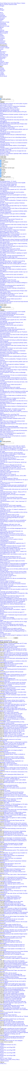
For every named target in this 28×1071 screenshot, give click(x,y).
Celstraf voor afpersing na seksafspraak (13, 716)
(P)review (3, 172)
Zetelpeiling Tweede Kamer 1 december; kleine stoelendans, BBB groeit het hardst (13, 692)
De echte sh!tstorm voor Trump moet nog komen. (16, 652)
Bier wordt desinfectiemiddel (10, 785)
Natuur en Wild (5, 473)
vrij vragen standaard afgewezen (9, 471)
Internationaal (3, 16)
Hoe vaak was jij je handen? (10, 763)
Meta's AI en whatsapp (7, 617)
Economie (2, 18)
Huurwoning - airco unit (7, 493)
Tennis (1, 39)
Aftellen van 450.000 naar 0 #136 (10, 582)
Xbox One (2, 53)
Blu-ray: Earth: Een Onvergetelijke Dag (12, 974)
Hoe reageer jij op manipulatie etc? (10, 547)
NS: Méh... (7, 802)
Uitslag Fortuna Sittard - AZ (8, 185)
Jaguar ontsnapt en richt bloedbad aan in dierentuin (16, 965)
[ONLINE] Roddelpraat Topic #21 (10, 556)
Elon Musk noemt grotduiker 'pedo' (12, 966)
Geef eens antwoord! (6, 574)
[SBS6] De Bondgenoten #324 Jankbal (11, 448)
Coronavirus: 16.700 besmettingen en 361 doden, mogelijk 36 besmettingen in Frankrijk (14, 805)
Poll (2, 175)
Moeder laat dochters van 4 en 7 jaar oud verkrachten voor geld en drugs (11, 127)
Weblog (5, 3)
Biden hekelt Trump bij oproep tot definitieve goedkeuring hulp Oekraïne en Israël (12, 646)
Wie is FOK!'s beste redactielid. (11, 712)
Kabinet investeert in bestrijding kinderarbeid (14, 990)
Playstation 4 (3, 51)
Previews (6, 4)
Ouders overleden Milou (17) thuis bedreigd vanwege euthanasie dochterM (12, 454)
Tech (1, 20)
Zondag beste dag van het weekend (10, 248)
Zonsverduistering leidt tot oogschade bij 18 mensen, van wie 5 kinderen (12, 286)
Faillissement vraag (6, 608)
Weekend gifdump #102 (9, 678)
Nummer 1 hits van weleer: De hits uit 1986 (14, 734)
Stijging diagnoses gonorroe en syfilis (13, 732)
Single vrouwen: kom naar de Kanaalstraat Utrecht (16, 988)
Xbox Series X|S (4, 55)
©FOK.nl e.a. (3, 1063)
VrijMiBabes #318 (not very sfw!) (9, 109)
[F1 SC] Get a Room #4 (8, 474)
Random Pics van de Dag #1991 (9, 110)
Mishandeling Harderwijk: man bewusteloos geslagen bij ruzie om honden (12, 192)
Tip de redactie (3, 76)
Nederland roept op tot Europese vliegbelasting (15, 831)
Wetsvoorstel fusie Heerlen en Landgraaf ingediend (16, 1032)
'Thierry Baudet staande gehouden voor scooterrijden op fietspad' (11, 880)
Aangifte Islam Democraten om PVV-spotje (13, 1005)
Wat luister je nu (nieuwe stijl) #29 (10, 550)
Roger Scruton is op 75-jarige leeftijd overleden (15, 812)
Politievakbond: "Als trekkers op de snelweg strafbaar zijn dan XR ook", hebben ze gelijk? (12, 261)
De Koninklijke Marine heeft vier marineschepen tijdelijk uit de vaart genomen (13, 710)
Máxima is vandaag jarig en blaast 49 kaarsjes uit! (15, 767)
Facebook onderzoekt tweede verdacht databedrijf (15, 962)
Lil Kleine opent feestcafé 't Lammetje (13, 956)
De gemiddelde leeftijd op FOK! (9, 514)
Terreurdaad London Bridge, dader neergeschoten (15, 824)
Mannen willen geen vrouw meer (10, 524)
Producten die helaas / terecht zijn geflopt (11, 452)
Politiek (2, 19)
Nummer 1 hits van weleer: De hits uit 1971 (14, 729)
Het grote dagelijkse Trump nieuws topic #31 (13, 548)
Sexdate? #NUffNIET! (9, 781)
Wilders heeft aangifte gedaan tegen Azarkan (14, 983)
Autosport (2, 38)
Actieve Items (13, 3)
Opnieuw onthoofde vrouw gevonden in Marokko (16, 929)
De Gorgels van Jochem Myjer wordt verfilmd (15, 779)
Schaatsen (2, 42)
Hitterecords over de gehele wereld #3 (11, 628)
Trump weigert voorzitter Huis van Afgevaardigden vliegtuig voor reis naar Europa (11, 925)
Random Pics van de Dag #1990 (9, 122)
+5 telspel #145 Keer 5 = (8, 581)
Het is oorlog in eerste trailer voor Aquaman (14, 960)
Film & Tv (3, 165)
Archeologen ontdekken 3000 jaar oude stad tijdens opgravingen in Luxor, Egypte (12, 706)
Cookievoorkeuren (4, 1060)
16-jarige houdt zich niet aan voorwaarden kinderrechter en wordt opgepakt (12, 919)
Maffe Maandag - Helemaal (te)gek (11, 1006)
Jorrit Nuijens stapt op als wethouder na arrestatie (15, 878)
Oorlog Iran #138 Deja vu (8, 458)
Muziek (2, 27)
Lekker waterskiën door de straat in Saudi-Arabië (14, 1028)
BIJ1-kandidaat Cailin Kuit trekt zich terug (14, 1023)
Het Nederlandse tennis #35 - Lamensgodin (12, 601)
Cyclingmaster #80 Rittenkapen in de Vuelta (12, 466)
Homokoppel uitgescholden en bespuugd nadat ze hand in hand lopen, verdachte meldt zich (14, 777)
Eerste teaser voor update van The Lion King (14, 936)
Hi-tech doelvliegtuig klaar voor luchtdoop (14, 717)
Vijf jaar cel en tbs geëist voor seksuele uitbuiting (15, 886)
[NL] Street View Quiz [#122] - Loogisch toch (13, 551)
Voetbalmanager (4, 46)
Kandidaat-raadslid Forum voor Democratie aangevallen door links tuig (12, 1019)
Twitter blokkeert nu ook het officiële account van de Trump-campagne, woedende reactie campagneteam (14, 725)
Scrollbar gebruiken (6, 99)
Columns (23, 3)
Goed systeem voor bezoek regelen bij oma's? (12, 516)
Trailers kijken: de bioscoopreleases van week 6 (15, 648)
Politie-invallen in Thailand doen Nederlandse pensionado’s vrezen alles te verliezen (12, 107)
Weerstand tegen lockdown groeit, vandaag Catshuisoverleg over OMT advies (12, 690)
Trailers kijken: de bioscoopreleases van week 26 (14, 674)
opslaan (2, 102)
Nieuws (19, 3)
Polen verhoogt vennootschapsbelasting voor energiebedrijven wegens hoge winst (12, 256)
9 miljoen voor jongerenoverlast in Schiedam (12, 564)
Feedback (2, 74)
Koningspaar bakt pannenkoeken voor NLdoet (15, 1008)
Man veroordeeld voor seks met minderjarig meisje (16, 727)
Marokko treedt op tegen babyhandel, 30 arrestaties (16, 654)
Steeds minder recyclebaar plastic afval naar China (15, 909)
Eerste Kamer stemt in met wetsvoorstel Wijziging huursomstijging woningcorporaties (13, 810)
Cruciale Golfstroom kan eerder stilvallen (11, 624)
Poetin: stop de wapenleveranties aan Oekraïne (15, 682)
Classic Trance (5, 633)
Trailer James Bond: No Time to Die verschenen (15, 823)
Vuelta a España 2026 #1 (8, 575)
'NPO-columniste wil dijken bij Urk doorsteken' (15, 908)
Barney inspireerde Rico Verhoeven (12, 801)
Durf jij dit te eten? (8, 865)
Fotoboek (2, 69)
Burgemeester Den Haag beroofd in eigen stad (15, 1001)
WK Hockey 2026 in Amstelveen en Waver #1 (13, 573)
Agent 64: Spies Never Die (8, 280)
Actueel (2, 14)
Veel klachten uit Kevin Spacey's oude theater (14, 1029)
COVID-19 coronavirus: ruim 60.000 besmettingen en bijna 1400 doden (11, 799)
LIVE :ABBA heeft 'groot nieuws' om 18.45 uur (15, 704)
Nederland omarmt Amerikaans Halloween (14, 944)
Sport (1, 34)
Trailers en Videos (4, 62)
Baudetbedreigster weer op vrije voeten (13, 901)
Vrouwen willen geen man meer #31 (11, 464)
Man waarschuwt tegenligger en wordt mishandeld (16, 912)
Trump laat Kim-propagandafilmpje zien (13, 989)
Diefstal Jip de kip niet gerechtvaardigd (13, 832)
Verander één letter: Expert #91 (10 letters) (12, 629)
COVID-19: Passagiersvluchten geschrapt (14, 792)
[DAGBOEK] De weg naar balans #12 (11, 602)
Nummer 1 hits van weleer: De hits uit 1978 (14, 731)
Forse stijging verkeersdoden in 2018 (12, 897)
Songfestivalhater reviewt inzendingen (13, 911)
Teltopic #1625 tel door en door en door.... (12, 533)
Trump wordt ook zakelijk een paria (12, 715)
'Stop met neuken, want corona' (11, 786)
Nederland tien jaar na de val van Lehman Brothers (16, 951)
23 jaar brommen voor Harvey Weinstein (13, 793)
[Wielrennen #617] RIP (7, 552)
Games (1, 49)
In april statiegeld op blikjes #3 (9, 591)
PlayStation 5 (3, 57)
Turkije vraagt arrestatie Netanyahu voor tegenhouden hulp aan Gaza (11, 219)
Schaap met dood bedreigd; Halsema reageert (15, 963)
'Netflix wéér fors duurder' (10, 973)
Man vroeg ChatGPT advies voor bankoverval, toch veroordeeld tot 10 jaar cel (13, 251)
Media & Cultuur (4, 31)
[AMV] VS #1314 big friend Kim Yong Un (12, 606)
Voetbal (2, 35)
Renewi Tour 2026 (6, 585)
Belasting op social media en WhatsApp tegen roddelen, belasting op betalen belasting (13, 976)
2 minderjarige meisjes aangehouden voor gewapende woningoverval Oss (11, 761)
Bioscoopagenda (4, 32)
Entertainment (3, 24)
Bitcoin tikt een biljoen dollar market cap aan (14, 708)
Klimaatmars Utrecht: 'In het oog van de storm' (15, 794)
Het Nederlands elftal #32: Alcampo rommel (12, 546)
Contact (2, 72)
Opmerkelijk (3, 23)
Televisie (2, 30)
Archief (15, 4)
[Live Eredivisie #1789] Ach (9, 478)
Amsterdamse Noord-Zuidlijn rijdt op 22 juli (14, 997)
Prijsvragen (2, 70)
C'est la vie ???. (5, 577)
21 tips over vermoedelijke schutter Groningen (15, 1031)
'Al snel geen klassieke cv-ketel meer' (12, 1000)
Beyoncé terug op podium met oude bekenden (15, 996)
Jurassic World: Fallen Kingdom (11, 992)
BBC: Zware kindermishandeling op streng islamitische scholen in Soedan (12, 722)
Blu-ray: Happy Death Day (10, 1015)
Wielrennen (2, 41)
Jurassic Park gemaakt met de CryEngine (13, 843)
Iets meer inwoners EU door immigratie (13, 1040)
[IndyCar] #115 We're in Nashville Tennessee (13, 583)
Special (3, 173)
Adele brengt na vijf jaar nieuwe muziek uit (14, 700)
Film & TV (2, 58)
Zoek (8, 3)
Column (3, 170)
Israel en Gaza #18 (6, 537)
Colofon (2, 73)
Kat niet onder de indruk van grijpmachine (14, 1021)
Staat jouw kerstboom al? (10, 665)
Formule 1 (2, 37)
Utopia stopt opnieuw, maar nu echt (12, 863)
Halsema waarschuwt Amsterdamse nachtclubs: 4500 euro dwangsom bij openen (13, 687)
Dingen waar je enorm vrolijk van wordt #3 (12, 446)
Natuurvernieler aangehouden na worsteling (13, 993)
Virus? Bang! (7, 790)
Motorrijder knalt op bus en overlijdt (12, 870)
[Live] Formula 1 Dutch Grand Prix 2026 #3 (12, 447)
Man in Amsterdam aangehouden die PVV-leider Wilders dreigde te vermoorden (13, 644)
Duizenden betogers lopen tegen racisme (13, 904)
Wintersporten (3, 43)
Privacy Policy (15, 1059)
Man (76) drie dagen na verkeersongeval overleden (15, 742)
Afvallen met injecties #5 (8, 541)
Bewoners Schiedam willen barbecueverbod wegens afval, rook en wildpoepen (12, 421)
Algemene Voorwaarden (5, 1059)
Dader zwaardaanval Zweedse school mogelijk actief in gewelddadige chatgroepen (12, 183)
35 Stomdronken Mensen (10, 752)
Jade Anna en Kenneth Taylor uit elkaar (11, 497)
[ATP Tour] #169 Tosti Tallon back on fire (12, 596)
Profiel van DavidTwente (6, 640)
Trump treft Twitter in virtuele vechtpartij (14, 757)
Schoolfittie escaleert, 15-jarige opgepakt (13, 813)
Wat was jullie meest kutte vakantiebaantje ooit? (13, 485)
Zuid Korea (4, 504)
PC (0, 50)
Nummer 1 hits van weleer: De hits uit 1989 (14, 743)
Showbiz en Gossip (4, 22)
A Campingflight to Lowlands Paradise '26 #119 (13, 598)
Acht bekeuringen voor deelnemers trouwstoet (15, 838)
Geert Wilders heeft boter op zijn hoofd (13, 713)
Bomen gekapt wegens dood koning (12, 952)
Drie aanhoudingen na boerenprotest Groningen (15, 839)
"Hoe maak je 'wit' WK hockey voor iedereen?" (13, 456)
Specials (11, 4)
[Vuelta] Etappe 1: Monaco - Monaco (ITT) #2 (13, 491)
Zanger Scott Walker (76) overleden (12, 902)
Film (1, 28)
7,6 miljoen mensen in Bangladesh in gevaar (14, 869)
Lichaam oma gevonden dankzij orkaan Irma (14, 1036)
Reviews (2, 4)
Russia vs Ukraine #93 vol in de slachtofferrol (13, 520)
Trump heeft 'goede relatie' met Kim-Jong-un (14, 1024)
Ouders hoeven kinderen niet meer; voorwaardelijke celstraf (10, 888)
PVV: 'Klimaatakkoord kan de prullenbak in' (14, 877)
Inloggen (2, 5)
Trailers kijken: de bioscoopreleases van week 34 (13, 234)
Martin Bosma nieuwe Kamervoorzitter (13, 663)
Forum (1, 3)
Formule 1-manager (4, 47)
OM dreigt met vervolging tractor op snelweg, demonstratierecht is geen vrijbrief (12, 398)
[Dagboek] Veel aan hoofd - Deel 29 (10, 467)
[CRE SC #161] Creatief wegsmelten (10, 505)
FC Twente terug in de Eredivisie (11, 896)
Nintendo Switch (4, 54)
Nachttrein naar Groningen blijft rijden (13, 998)
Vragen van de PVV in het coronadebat (13, 735)
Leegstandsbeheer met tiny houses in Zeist (14, 834)
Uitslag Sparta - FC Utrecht (8, 181)
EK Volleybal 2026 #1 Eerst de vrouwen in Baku (13, 571)
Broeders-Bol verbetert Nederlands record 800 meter (14, 239)
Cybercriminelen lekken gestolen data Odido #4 (13, 600)
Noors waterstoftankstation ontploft (12, 882)
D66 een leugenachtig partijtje (9, 426)
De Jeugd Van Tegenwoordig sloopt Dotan (14, 994)
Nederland (2, 15)
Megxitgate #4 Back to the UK (9, 597)
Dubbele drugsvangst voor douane (11, 940)
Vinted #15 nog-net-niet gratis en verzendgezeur (13, 563)
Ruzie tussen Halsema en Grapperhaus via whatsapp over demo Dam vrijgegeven (12, 745)
